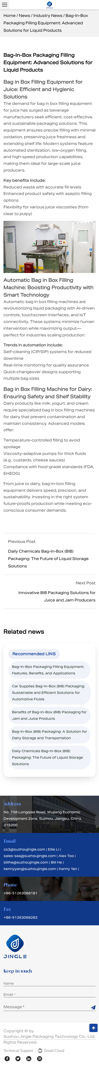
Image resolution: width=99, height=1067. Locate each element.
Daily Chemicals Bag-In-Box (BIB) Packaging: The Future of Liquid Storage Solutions (48, 559)
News (24, 15)
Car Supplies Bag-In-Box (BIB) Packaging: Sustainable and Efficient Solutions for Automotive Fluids (48, 692)
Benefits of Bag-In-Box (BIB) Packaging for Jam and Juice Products (49, 715)
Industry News (47, 15)
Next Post (86, 583)
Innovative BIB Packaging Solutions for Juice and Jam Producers (57, 596)
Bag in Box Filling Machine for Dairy (47, 389)
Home (9, 15)
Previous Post (21, 541)
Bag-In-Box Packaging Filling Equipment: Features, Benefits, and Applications (48, 670)
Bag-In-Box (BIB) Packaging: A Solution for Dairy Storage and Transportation (49, 734)
